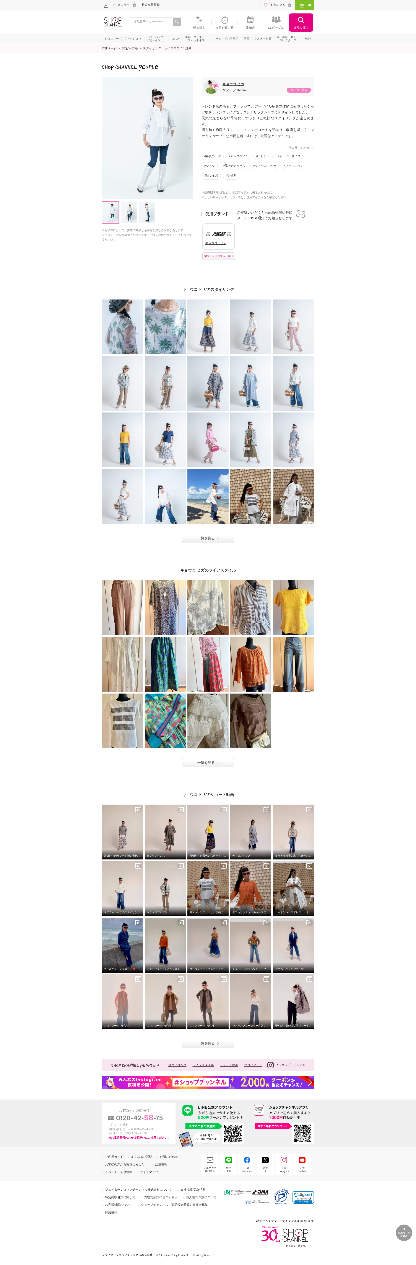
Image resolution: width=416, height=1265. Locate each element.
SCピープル (130, 48)
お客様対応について (118, 1204)
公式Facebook (247, 1170)
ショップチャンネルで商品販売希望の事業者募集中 (176, 1204)
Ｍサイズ (212, 175)
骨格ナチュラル (234, 165)
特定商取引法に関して (120, 1197)
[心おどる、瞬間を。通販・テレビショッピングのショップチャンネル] (113, 21)
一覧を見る (206, 538)
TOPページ (109, 48)
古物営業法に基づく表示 (160, 1197)
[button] (303, 1197)
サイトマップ (149, 1172)
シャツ (210, 165)
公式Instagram (284, 1170)
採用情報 (111, 1212)
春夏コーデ (213, 156)
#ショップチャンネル (291, 1065)
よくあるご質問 (141, 1157)
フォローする (299, 90)
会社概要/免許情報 (193, 1189)
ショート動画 (229, 1065)
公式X (265, 1170)
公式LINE (228, 1170)
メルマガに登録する (209, 1170)
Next (189, 138)
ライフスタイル (203, 1065)
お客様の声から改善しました (125, 1164)
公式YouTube (302, 1170)
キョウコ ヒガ (233, 84)
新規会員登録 (150, 5)
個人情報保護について (201, 1197)
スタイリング (177, 1065)
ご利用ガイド (114, 1157)
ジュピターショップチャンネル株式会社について (138, 1189)
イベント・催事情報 (118, 1172)
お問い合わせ (169, 1157)
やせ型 (231, 175)
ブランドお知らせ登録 (220, 256)
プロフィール (253, 1065)
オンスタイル (239, 156)
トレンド (264, 156)
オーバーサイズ (290, 156)
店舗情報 (161, 1164)
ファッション (294, 165)
